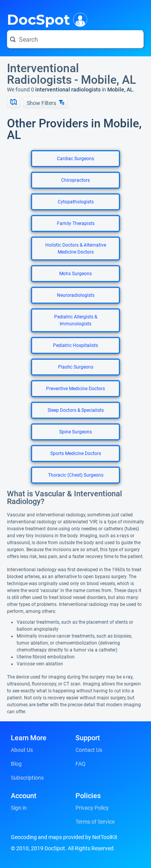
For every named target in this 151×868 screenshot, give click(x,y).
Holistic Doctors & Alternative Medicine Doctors (75, 248)
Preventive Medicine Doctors (75, 388)
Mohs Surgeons (75, 273)
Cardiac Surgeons (75, 158)
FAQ (81, 764)
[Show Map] (13, 102)
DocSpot (38, 19)
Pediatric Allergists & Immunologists (75, 320)
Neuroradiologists (75, 295)
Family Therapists (75, 223)
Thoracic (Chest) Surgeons (75, 475)
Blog (16, 764)
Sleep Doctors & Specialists (76, 410)
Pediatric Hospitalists (75, 345)
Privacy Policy (92, 808)
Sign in (19, 808)
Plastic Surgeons (75, 367)
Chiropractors (75, 180)
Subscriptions (27, 778)
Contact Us (89, 750)
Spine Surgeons (75, 432)
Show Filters (42, 103)
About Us (22, 750)
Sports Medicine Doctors (75, 453)
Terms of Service (95, 822)
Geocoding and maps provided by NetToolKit (64, 837)
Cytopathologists (76, 202)
